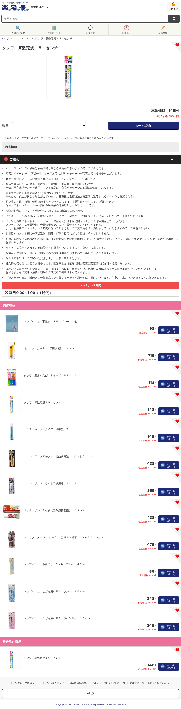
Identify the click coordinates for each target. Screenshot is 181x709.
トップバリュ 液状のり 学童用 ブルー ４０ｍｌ (55, 564)
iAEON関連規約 (130, 683)
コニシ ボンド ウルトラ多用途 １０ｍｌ (50, 483)
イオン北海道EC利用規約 (105, 683)
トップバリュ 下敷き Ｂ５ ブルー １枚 (50, 321)
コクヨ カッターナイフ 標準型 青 (46, 429)
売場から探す (18, 33)
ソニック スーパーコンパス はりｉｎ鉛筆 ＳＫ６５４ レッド (63, 537)
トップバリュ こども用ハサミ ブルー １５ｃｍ (54, 591)
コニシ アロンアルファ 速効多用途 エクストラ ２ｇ (58, 456)
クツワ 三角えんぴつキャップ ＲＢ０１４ (50, 375)
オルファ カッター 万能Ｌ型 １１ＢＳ (49, 348)
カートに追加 (143, 125)
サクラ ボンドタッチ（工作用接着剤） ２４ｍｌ (54, 510)
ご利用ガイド (54, 33)
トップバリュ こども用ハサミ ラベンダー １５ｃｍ (57, 618)
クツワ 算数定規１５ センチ (42, 402)
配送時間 (126, 33)
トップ (5, 38)
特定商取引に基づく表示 (155, 683)
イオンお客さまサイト (54, 683)
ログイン (173, 8)
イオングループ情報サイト (24, 683)
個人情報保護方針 (79, 683)
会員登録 (162, 33)
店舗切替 (90, 33)
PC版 (90, 693)
